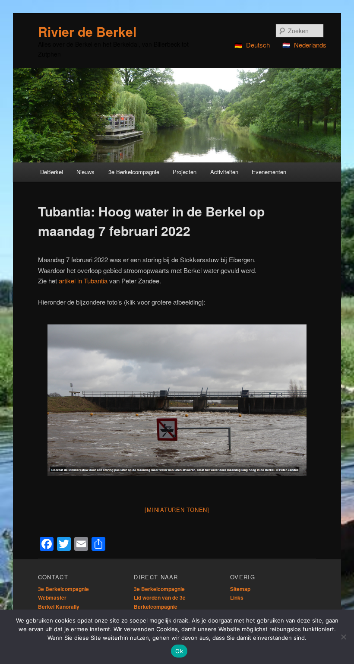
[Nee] (343, 636)
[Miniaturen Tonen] (177, 509)
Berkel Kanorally (58, 606)
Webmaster (52, 597)
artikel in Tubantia (83, 280)
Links (236, 597)
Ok (179, 651)
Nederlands (310, 44)
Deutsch (258, 44)
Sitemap (240, 589)
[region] (177, 115)
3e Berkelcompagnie (63, 589)
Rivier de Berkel (87, 31)
